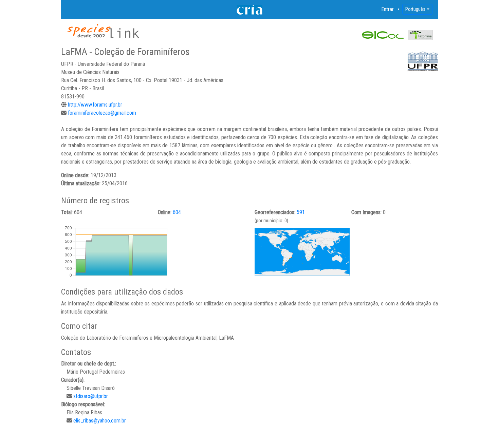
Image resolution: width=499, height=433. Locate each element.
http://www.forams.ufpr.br (95, 104)
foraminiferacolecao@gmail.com (102, 113)
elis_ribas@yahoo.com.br (99, 420)
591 (301, 212)
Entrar (388, 9)
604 (177, 212)
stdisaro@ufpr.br (90, 396)
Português (415, 9)
